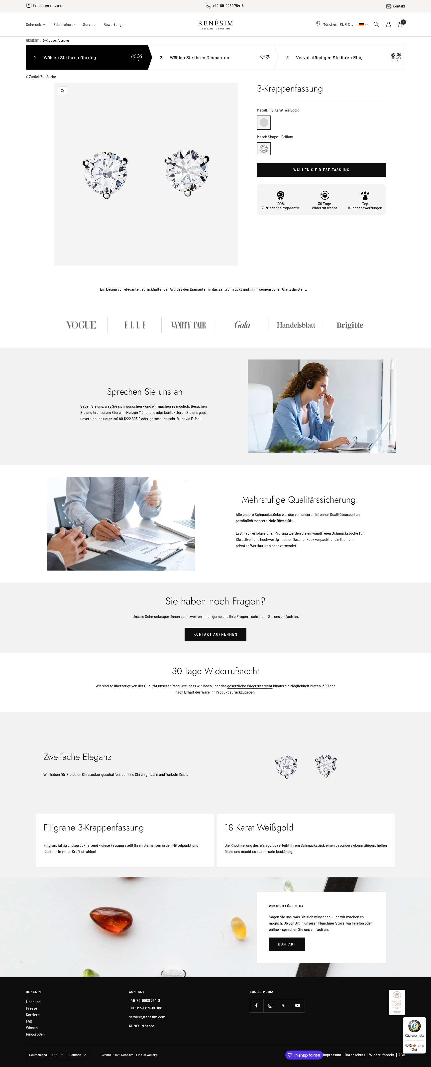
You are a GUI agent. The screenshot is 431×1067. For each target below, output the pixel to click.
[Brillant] (264, 148)
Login (389, 24)
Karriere (33, 1015)
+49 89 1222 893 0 (126, 418)
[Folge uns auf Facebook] (256, 1005)
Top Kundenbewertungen (365, 205)
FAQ (29, 1021)
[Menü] (423, 1020)
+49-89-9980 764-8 (228, 5)
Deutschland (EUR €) (43, 1055)
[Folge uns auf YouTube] (298, 1005)
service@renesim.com (147, 1017)
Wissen (32, 1028)
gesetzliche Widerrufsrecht (249, 686)
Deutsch (363, 24)
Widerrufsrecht (382, 1055)
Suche (376, 24)
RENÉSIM (32, 40)
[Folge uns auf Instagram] (270, 1005)
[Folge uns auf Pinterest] (284, 1005)
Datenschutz (355, 1055)
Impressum (332, 1055)
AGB (401, 1055)
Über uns (33, 1002)
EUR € (345, 24)
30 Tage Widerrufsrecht (324, 205)
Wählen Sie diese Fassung (321, 170)
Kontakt (399, 6)
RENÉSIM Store (141, 1026)
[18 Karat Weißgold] (264, 123)
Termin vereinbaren (48, 5)
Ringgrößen (35, 1034)
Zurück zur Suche (42, 77)
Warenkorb (403, 22)
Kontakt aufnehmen (215, 634)
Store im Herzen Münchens (133, 412)
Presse (31, 1008)
